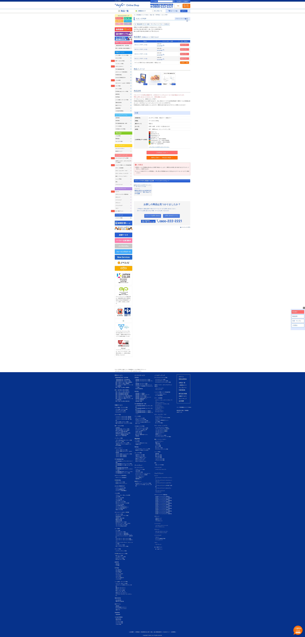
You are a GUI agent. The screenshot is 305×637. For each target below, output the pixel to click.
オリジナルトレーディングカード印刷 (163, 382)
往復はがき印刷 (119, 520)
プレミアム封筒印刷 (140, 399)
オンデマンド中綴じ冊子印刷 (121, 431)
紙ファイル (138, 423)
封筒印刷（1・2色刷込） (141, 393)
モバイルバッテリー (159, 411)
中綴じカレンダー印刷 (140, 456)
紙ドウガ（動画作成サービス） (142, 434)
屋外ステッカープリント (121, 587)
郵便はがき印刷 (119, 519)
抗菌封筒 (117, 605)
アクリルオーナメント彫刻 (160, 435)
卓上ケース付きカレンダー (141, 461)
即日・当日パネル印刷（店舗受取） (123, 387)
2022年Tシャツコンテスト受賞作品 (162, 504)
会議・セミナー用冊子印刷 (121, 435)
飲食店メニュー (119, 151)
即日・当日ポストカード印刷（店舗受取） (124, 382)
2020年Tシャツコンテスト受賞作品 (162, 509)
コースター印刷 (158, 457)
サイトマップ (183, 398)
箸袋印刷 (157, 453)
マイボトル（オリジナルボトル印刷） (163, 417)
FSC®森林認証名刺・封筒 (121, 123)
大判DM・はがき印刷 (120, 518)
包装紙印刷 (118, 108)
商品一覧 (152, 14)
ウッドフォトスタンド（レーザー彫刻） (163, 436)
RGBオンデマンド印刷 (120, 482)
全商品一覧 (182, 382)
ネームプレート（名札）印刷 (141, 429)
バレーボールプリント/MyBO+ (161, 430)
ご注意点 (166, 24)
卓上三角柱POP (119, 571)
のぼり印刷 (138, 470)
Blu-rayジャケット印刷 (120, 559)
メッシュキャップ (159, 539)
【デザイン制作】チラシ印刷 (121, 449)
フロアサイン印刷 (139, 472)
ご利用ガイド (183, 385)
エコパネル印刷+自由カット (121, 508)
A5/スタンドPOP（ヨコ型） (141, 54)
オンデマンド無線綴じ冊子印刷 (122, 434)
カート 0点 (174, 11)
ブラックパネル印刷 (120, 497)
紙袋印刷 (117, 94)
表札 (117, 181)
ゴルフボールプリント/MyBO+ (161, 431)
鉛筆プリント (158, 442)
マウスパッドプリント (159, 402)
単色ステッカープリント (121, 588)
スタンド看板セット (140, 477)
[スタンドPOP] (140, 78)
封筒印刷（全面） (139, 401)
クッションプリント (159, 410)
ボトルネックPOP (119, 573)
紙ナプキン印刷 (158, 454)
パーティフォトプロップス (160, 469)
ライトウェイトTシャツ (160, 490)
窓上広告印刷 (118, 600)
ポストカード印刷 (119, 514)
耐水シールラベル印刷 (120, 590)
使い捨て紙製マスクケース (121, 607)
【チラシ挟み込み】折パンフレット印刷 (124, 440)
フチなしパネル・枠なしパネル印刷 (123, 495)
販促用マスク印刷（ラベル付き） (142, 450)
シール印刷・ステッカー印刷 (122, 99)
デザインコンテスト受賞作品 (122, 194)
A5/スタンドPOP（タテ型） (141, 44)
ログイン (184, 11)
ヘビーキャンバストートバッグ (161, 525)
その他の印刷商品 (119, 110)
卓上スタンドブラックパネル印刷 (122, 503)
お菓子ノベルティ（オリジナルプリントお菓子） (123, 161)
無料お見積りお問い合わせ (186, 6)
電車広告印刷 (118, 102)
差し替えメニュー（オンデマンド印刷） (144, 483)
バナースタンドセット (140, 476)
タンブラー (157, 418)
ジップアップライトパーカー (161, 532)
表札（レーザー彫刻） (159, 464)
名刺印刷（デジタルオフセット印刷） (143, 379)
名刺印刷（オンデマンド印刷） (142, 383)
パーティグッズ (119, 184)
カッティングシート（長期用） (142, 474)
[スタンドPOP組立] (169, 78)
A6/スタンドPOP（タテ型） (141, 49)
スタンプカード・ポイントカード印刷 (123, 538)
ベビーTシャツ (158, 544)
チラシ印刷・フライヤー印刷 (122, 55)
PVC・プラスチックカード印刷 (122, 546)
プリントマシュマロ (159, 388)
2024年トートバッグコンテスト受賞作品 (163, 500)
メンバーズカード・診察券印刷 (122, 533)
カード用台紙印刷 (159, 395)
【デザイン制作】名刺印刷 (121, 455)
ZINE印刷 (118, 427)
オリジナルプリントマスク (121, 608)
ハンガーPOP (118, 579)
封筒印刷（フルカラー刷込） (141, 395)
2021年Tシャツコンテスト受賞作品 (162, 507)
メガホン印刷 (118, 624)
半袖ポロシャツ (158, 518)
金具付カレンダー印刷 (140, 454)
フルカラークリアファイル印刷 (142, 420)
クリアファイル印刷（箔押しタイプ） (143, 422)
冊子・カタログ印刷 (120, 60)
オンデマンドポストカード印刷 (122, 515)
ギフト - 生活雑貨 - (120, 167)
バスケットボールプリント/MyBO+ (162, 428)
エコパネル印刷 (119, 499)
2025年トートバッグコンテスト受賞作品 (163, 497)
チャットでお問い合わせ (153, 215)
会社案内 (179, 1)
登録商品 (137, 435)
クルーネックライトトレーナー (161, 531)
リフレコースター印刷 (159, 460)
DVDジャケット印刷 (120, 558)
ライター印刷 (158, 445)
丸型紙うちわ (138, 444)
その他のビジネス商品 (120, 129)
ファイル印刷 (118, 126)
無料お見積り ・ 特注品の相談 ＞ (162, 157)
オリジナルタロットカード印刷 (161, 380)
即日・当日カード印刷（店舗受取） (123, 383)
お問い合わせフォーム (171, 215)
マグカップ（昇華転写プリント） (162, 420)
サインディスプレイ (120, 148)
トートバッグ (118, 199)
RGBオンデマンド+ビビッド (121, 483)
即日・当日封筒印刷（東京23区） (122, 394)
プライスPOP (118, 575)
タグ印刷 (117, 565)
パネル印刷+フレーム (120, 500)
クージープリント (159, 416)
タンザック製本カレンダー (141, 457)
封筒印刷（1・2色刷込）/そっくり (142, 394)
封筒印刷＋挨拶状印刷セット (141, 398)
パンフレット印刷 (119, 63)
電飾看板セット (139, 478)
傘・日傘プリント (119, 211)
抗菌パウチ (118, 609)
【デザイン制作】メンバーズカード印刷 (124, 453)
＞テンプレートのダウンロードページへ (159, 147)
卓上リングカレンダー (140, 459)
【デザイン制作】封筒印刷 (121, 456)
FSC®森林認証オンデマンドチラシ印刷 (124, 463)
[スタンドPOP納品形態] (155, 78)
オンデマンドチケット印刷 (121, 550)
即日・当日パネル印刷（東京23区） (123, 401)
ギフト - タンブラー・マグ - (122, 170)
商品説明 (139, 24)
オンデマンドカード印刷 (121, 531)
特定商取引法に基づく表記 (147, 632)
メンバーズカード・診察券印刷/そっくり (124, 534)
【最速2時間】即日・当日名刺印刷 (123, 379)
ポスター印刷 (118, 58)
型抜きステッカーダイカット (121, 592)
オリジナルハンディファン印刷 (161, 449)
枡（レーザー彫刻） (159, 422)
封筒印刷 (117, 120)
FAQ (178, 5)
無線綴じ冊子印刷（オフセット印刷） (123, 432)
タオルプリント (158, 409)
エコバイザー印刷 (119, 622)
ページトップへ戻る (185, 227)
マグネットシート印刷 (140, 469)
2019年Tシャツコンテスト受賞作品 (162, 512)
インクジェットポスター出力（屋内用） (124, 416)
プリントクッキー (159, 389)
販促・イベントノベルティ (121, 176)
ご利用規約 (137, 632)
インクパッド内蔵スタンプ (141, 430)
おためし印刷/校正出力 (121, 77)
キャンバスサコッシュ (159, 526)
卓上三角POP (118, 569)
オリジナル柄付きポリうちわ (141, 442)
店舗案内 (185, 1)
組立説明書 (159, 45)
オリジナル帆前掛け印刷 (160, 538)
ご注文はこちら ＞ (162, 152)
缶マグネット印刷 (159, 447)
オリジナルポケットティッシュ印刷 (143, 448)
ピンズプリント (158, 405)
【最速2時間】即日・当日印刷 (122, 45)
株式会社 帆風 (183, 393)
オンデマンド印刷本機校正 (121, 490)
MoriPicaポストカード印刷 (121, 522)
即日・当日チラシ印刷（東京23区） (123, 391)
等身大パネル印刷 (119, 509)
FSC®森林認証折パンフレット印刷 (123, 472)
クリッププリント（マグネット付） (162, 403)
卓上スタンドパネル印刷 (121, 501)
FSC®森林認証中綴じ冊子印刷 (122, 467)
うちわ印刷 (118, 135)
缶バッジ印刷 (158, 446)
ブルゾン (157, 537)
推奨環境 (173, 632)
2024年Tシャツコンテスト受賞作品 (162, 499)
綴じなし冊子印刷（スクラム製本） (123, 430)
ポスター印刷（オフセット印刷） (122, 421)
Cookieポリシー (166, 632)
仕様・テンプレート (153, 24)
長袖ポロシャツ (158, 519)
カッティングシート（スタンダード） (143, 473)
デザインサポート (119, 66)
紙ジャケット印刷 (119, 555)
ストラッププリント (159, 406)
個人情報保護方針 (158, 632)
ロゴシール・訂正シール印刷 (121, 583)
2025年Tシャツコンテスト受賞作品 (162, 496)
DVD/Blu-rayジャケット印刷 (122, 91)
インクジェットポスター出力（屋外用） (124, 417)
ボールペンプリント (159, 441)
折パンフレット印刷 (120, 441)
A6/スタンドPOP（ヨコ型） (141, 58)
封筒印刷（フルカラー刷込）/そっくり (143, 397)
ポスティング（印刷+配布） (122, 72)
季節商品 (117, 138)
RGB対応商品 (119, 74)
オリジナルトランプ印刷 (160, 379)
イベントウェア (119, 205)
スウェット (118, 202)
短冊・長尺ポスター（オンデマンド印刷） (124, 423)
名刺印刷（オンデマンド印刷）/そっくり (144, 384)
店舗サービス (183, 396)
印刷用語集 (182, 390)
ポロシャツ (118, 197)
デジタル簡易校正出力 (120, 489)
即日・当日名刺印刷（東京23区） (122, 393)
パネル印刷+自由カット (120, 505)
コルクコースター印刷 (159, 458)
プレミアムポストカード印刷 (121, 524)
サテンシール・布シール (121, 591)
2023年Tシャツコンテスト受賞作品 (162, 501)
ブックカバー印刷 (119, 621)
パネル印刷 (118, 80)
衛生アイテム (118, 105)
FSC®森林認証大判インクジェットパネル (124, 471)
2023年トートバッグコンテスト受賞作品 (163, 503)
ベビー (117, 208)
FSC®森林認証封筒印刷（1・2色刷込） (144, 410)
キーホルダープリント (159, 407)
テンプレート (183, 387)
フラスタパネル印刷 (120, 504)
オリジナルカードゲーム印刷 (122, 158)
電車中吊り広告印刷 (120, 601)
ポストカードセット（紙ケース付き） (123, 523)
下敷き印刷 (157, 443)
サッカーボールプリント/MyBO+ (162, 427)
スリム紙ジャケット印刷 (121, 556)
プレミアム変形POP (120, 577)
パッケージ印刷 (119, 218)
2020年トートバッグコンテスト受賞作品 (163, 511)
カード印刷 (118, 85)
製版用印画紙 (118, 619)
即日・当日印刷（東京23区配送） (123, 48)
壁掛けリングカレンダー (140, 458)
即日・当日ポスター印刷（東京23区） (123, 397)
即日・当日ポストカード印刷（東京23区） (124, 395)
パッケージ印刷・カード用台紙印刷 (123, 165)
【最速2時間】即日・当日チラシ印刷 (123, 380)
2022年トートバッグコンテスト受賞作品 (163, 505)
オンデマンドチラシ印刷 (121, 410)
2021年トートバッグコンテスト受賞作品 (163, 508)
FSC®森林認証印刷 (120, 69)
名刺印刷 (117, 117)
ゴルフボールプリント (159, 432)
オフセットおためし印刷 (121, 487)
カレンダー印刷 (119, 141)
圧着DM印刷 (118, 516)
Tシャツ (117, 191)
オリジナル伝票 (139, 433)
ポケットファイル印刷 (140, 418)
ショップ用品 (118, 179)
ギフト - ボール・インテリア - (122, 173)
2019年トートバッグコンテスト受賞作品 (163, 513)
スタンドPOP (118, 576)
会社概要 (181, 401)
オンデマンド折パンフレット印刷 (122, 442)
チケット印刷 (118, 88)
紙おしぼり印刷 (158, 456)
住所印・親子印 (139, 431)
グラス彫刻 (157, 421)
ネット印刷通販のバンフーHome (141, 14)
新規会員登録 (183, 379)
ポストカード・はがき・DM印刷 (123, 83)
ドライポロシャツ (159, 520)
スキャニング (118, 620)
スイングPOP (118, 572)
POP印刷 (158, 14)
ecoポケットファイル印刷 (141, 419)
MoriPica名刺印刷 (139, 388)
